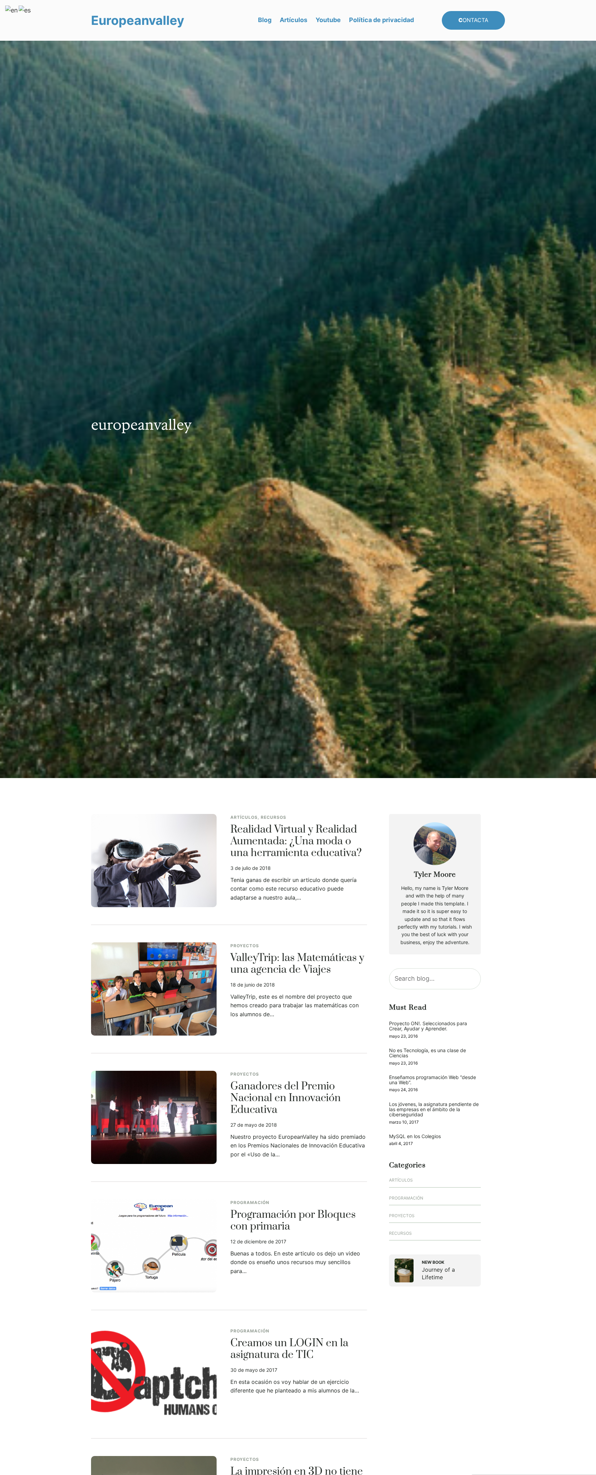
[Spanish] (25, 9)
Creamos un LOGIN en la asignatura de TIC (289, 1349)
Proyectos (244, 945)
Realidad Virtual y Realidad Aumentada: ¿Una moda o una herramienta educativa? (296, 841)
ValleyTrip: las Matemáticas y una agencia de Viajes (297, 964)
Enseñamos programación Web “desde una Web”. (432, 1080)
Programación (249, 1202)
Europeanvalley (137, 20)
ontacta (473, 20)
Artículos (244, 817)
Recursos (273, 817)
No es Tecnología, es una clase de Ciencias (427, 1053)
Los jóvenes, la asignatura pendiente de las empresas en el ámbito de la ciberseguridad (434, 1109)
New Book (433, 1262)
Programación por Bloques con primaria (293, 1221)
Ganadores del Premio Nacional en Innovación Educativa (285, 1098)
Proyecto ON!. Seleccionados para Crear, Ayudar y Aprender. (428, 1026)
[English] (12, 9)
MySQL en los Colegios (415, 1136)
